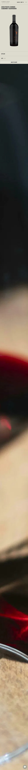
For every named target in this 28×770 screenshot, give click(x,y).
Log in (18, 2)
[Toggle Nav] (26, 2)
